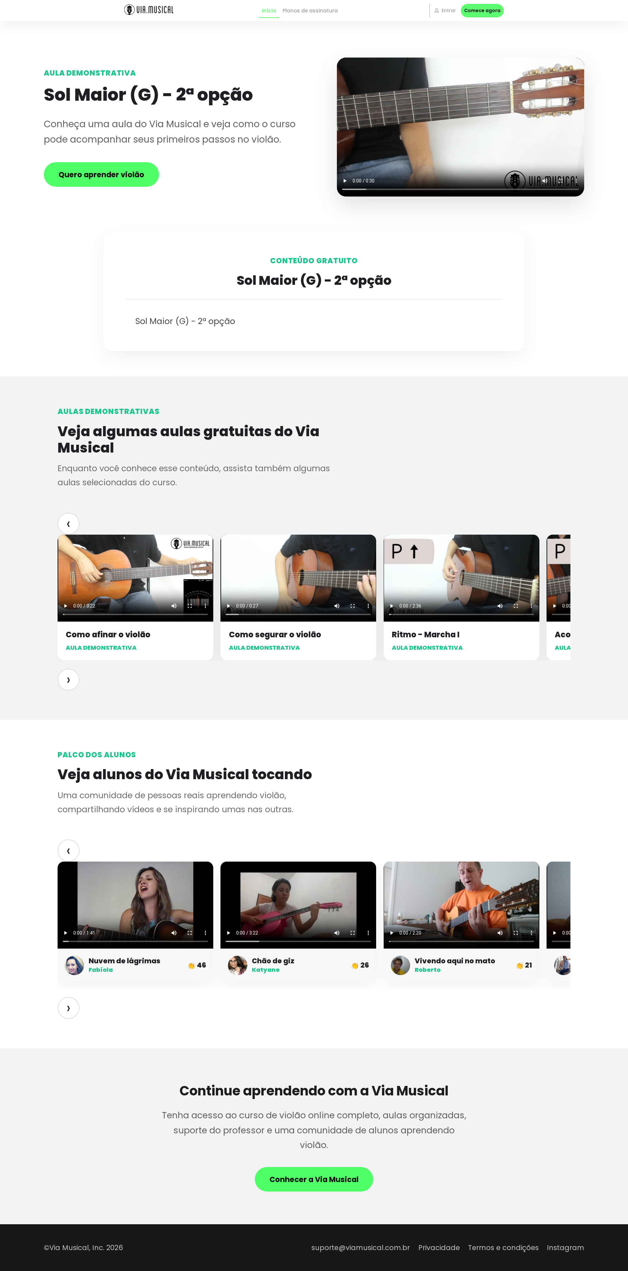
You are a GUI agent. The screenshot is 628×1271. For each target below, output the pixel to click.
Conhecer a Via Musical (314, 1179)
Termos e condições (503, 1247)
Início (269, 10)
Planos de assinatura (310, 10)
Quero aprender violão (101, 174)
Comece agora (482, 10)
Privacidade (439, 1247)
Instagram (565, 1247)
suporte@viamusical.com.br (360, 1247)
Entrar (448, 10)
